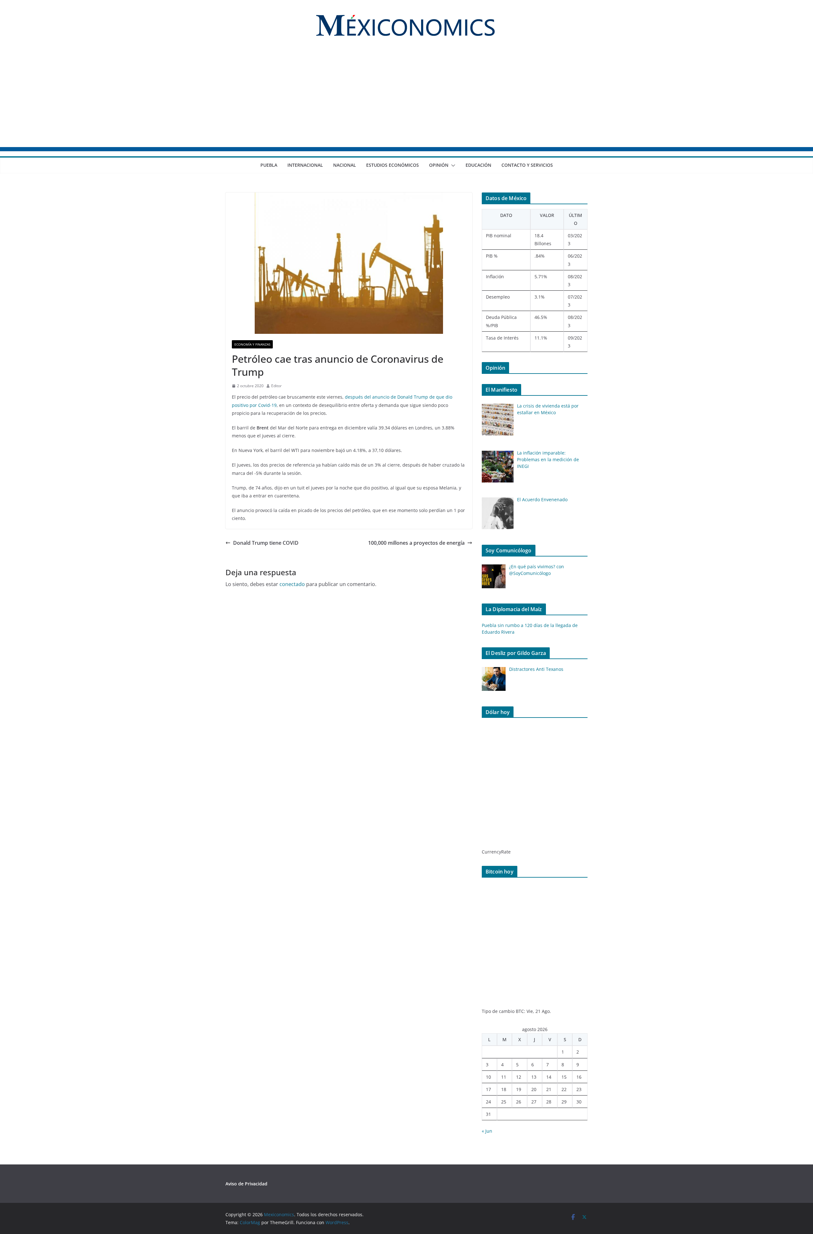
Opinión (438, 165)
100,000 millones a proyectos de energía (416, 542)
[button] (451, 165)
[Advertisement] (406, 99)
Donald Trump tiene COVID (266, 542)
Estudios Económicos (392, 165)
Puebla (268, 165)
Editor (276, 385)
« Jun (487, 1131)
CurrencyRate (496, 852)
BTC (520, 1011)
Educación (478, 165)
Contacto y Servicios (527, 165)
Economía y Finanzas (252, 344)
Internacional (305, 165)
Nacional (344, 165)
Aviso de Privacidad (246, 1184)
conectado (292, 584)
